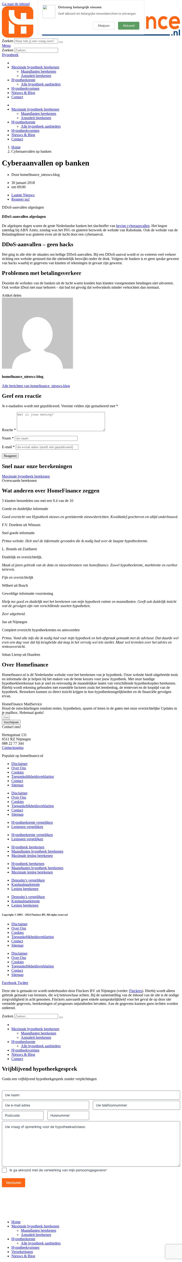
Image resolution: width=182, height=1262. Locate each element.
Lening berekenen (24, 889)
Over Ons (18, 768)
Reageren (10, 456)
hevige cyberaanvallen (133, 226)
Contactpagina (12, 748)
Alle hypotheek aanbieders (41, 84)
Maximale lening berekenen (32, 856)
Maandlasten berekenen (38, 71)
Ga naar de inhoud (16, 4)
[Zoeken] (61, 42)
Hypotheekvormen (25, 88)
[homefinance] (91, 36)
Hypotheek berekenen (27, 847)
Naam (8, 438)
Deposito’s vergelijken (28, 880)
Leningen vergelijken (27, 827)
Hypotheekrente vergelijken (32, 822)
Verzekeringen (22, 1252)
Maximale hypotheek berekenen (35, 67)
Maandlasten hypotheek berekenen (37, 851)
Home (16, 1222)
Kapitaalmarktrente (25, 884)
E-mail (8, 447)
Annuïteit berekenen (36, 76)
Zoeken (7, 41)
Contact (17, 97)
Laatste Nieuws (23, 195)
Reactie (9, 430)
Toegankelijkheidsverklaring (32, 776)
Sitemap (17, 785)
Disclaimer (19, 764)
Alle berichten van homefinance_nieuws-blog (36, 386)
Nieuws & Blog (23, 93)
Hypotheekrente (23, 80)
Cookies (17, 772)
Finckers (135, 991)
